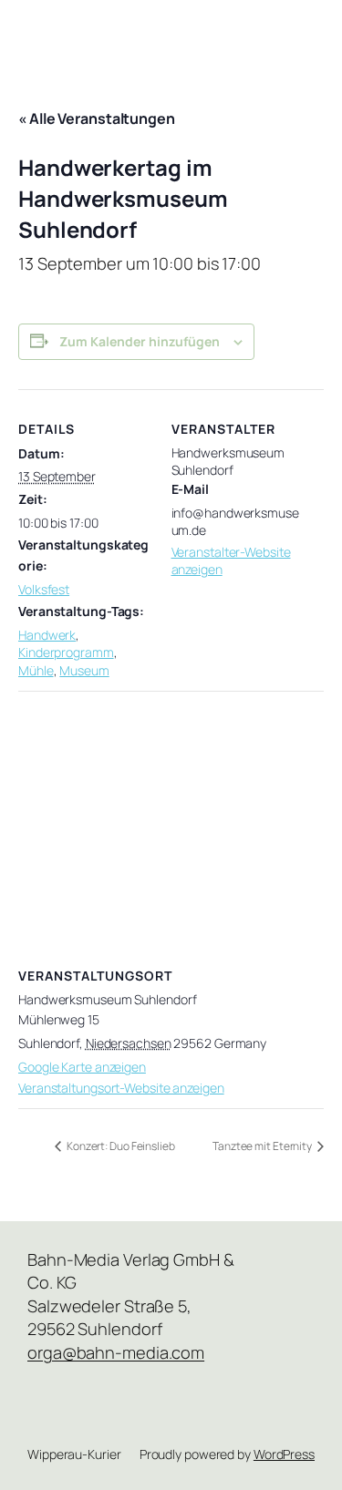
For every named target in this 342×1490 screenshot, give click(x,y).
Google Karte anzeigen (82, 1066)
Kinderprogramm (66, 652)
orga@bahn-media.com (115, 1352)
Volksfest (43, 589)
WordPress (284, 1454)
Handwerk (47, 634)
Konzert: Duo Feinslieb (120, 1146)
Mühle (36, 670)
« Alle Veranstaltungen (96, 118)
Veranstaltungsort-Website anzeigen (121, 1087)
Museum (84, 670)
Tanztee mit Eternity (263, 1146)
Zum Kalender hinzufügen (139, 341)
